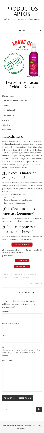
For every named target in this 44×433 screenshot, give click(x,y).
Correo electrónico (10, 323)
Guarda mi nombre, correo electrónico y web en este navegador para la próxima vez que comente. (21, 353)
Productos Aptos (22, 11)
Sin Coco (16, 278)
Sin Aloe (6, 278)
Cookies (20, 426)
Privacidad (27, 426)
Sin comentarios (35, 283)
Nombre (6, 311)
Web (4, 335)
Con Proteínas (17, 275)
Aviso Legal (36, 426)
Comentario (7, 360)
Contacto (13, 426)
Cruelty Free (30, 275)
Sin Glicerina (26, 278)
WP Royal (23, 428)
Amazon (6, 275)
